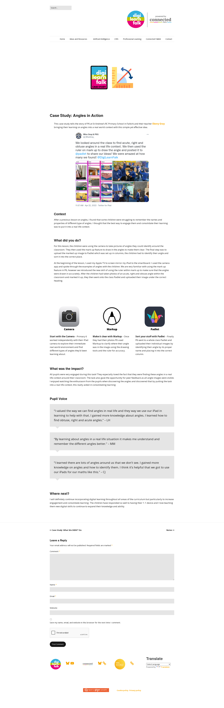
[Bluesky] (68, 663)
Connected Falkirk (153, 39)
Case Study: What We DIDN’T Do (67, 530)
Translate (165, 667)
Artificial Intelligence (101, 39)
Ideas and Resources (78, 39)
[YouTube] (72, 663)
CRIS (116, 39)
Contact (169, 39)
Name (53, 584)
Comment (55, 551)
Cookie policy (122, 690)
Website (53, 608)
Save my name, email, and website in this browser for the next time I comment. (85, 622)
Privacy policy (135, 690)
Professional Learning (132, 39)
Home (62, 39)
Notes (169, 530)
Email (53, 596)
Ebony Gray (158, 123)
